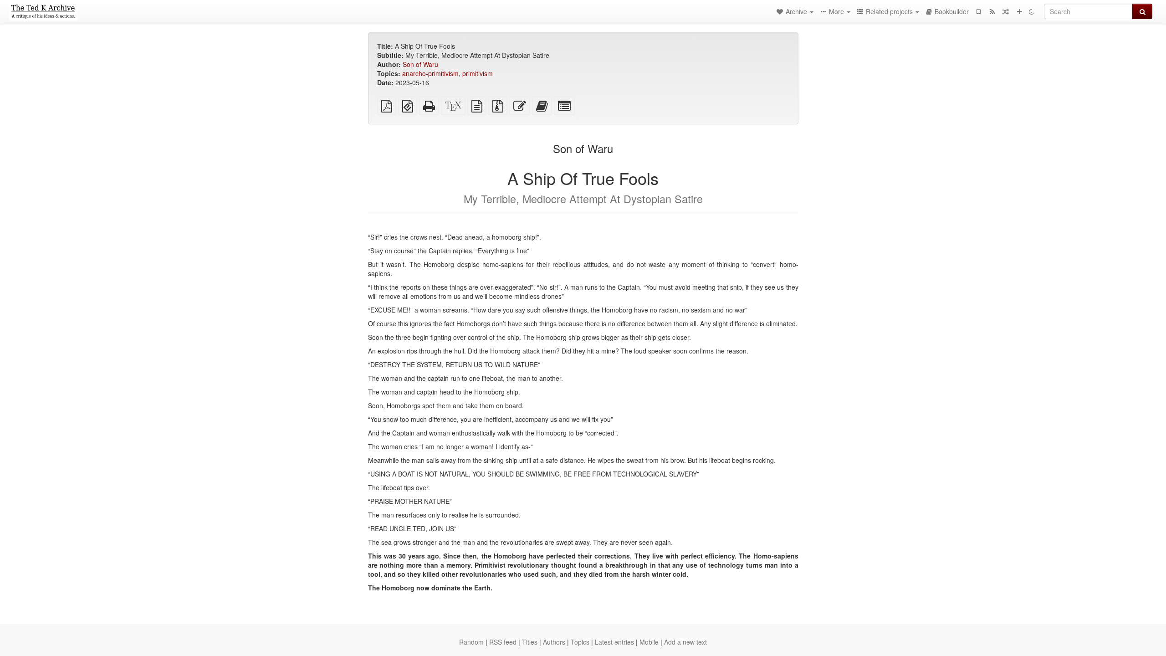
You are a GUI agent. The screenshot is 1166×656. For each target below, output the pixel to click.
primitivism (477, 73)
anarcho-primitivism (430, 73)
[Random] (1006, 11)
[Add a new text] (1019, 11)
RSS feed (503, 641)
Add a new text (685, 641)
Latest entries (614, 641)
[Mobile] (978, 11)
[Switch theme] (1031, 11)
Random (471, 641)
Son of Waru (420, 64)
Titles (529, 641)
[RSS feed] (992, 11)
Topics (580, 641)
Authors (554, 641)
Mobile (649, 641)
